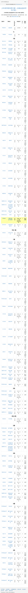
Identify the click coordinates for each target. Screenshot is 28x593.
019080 (4, 148)
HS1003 (4, 418)
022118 (4, 533)
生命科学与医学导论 (10, 53)
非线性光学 (10, 552)
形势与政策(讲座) (10, 497)
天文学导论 (10, 90)
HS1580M (4, 48)
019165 (4, 163)
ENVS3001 (4, 242)
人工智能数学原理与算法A (10, 546)
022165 (4, 466)
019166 (4, 321)
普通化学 (10, 163)
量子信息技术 (10, 558)
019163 (4, 178)
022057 (4, 439)
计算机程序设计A (10, 225)
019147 (4, 155)
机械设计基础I (10, 133)
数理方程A (10, 435)
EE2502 (4, 461)
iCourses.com (19, 4)
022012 (4, 478)
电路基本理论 (10, 345)
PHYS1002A (4, 298)
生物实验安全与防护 (10, 103)
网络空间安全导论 (10, 97)
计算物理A (10, 478)
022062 (4, 541)
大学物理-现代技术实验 (10, 443)
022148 (4, 485)
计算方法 (10, 456)
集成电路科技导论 (10, 78)
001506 (4, 435)
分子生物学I (10, 336)
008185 (4, 336)
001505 (4, 404)
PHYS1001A (4, 214)
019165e (4, 117)
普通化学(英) (10, 118)
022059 (4, 489)
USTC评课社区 (5, 2)
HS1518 (4, 58)
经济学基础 (10, 306)
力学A (10, 214)
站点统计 (24, 589)
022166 (4, 90)
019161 (4, 170)
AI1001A (4, 544)
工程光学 (10, 506)
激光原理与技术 (10, 569)
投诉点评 (19, 589)
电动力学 (10, 439)
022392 (4, 408)
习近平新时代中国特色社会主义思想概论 (10, 206)
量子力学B (10, 489)
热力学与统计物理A (10, 541)
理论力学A (10, 408)
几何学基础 (10, 125)
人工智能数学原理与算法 (10, 262)
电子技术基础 (10, 432)
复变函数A (10, 404)
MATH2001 (4, 456)
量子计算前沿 (10, 522)
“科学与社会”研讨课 (10, 219)
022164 (4, 443)
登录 (25, 1)
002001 (4, 537)
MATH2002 (4, 125)
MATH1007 (4, 374)
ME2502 (4, 193)
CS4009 (4, 359)
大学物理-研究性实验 (10, 466)
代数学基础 (10, 186)
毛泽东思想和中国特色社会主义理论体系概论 (10, 448)
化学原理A (10, 170)
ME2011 (4, 291)
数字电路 (10, 461)
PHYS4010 (4, 521)
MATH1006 (4, 211)
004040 (4, 482)
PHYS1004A (4, 384)
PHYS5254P (4, 506)
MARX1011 (4, 412)
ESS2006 (4, 71)
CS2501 (4, 283)
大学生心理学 (10, 233)
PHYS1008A (4, 378)
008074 (4, 140)
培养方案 (11, 590)
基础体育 (10, 27)
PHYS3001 (4, 569)
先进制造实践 (10, 194)
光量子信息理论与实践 (10, 574)
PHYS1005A (4, 428)
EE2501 (4, 431)
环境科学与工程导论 (10, 242)
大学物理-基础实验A (10, 378)
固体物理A (10, 537)
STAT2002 (4, 401)
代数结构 (10, 329)
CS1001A (4, 224)
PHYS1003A (4, 391)
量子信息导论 (10, 512)
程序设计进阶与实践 (10, 360)
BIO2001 (4, 102)
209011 (4, 351)
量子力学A (10, 485)
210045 (4, 344)
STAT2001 (4, 64)
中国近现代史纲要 (10, 367)
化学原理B (10, 178)
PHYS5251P (4, 511)
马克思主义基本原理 (10, 412)
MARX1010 (4, 367)
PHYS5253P (4, 557)
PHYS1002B (4, 276)
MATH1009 (4, 370)
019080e (4, 110)
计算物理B (10, 482)
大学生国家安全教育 (10, 49)
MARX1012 (4, 201)
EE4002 (4, 83)
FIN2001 (4, 306)
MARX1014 (4, 204)
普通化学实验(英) (10, 110)
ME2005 (4, 132)
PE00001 (4, 27)
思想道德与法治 (10, 201)
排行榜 (2, 590)
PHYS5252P (4, 552)
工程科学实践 (10, 352)
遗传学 (10, 140)
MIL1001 (4, 41)
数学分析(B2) (10, 375)
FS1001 (4, 218)
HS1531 (4, 232)
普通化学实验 (10, 148)
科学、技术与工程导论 (10, 59)
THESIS (4, 34)
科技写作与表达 (10, 255)
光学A (10, 391)
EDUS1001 (4, 472)
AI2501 (4, 260)
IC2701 (4, 77)
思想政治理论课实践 (10, 494)
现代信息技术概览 (10, 84)
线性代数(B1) (10, 371)
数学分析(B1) (10, 211)
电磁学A (10, 384)
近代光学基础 (10, 517)
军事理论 (10, 41)
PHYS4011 (4, 574)
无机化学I (10, 321)
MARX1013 (4, 446)
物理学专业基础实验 (10, 528)
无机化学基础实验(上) (10, 156)
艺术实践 (10, 418)
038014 (4, 562)
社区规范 (8, 589)
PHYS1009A (4, 394)
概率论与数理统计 (10, 401)
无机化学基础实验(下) (10, 314)
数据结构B (10, 268)
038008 (4, 516)
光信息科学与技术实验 (10, 563)
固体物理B (10, 533)
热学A (10, 298)
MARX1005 (4, 493)
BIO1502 (4, 52)
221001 (4, 96)
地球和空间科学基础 (10, 71)
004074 (4, 527)
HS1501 (4, 254)
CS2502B (4, 268)
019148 (4, 314)
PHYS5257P (4, 580)
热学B (10, 276)
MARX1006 (4, 497)
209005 (4, 248)
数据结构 (10, 283)
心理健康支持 (13, 589)
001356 (4, 186)
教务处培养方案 (15, 16)
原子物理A (10, 428)
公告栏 (6, 590)
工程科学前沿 (10, 249)
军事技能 (10, 45)
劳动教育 (10, 472)
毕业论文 (10, 34)
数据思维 (10, 64)
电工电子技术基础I (10, 292)
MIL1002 (4, 45)
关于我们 (3, 589)
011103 (4, 329)
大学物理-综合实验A (10, 395)
